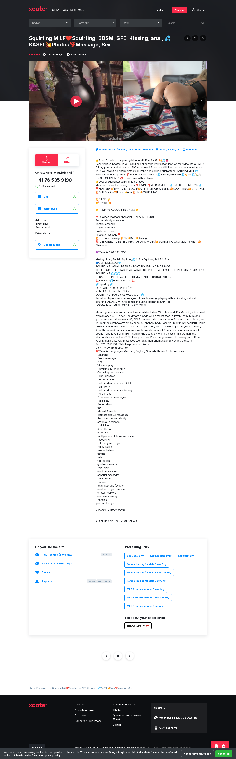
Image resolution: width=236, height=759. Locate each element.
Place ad (179, 10)
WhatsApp (50, 208)
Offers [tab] (68, 162)
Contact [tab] (46, 162)
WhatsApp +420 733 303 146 (178, 717)
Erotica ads (42, 688)
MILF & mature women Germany (145, 606)
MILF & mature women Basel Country (148, 597)
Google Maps (52, 244)
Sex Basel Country (160, 555)
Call (46, 196)
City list (117, 710)
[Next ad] (203, 38)
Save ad (47, 572)
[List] (195, 38)
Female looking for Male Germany (146, 581)
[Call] (216, 746)
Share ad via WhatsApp (57, 563)
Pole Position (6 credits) (76, 554)
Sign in (201, 10)
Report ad (76, 581)
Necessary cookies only (197, 753)
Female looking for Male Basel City (146, 564)
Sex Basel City (135, 555)
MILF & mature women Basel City (146, 589)
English (160, 10)
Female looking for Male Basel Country (149, 572)
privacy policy (52, 755)
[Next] (201, 101)
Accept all (224, 753)
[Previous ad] (187, 38)
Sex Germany (186, 555)
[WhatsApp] (223, 746)
